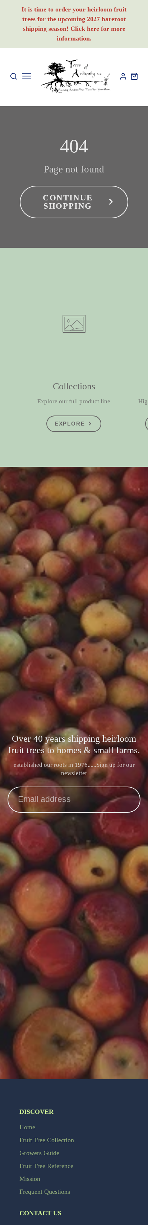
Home (27, 1127)
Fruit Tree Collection (46, 1140)
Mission (29, 1178)
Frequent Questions (44, 1191)
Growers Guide (39, 1153)
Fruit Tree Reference (46, 1165)
